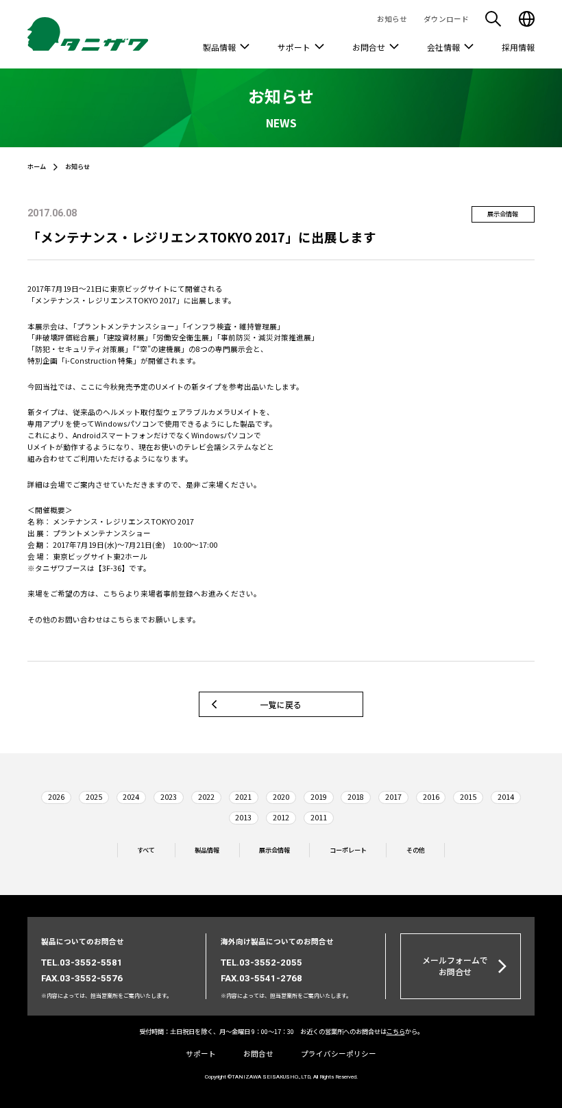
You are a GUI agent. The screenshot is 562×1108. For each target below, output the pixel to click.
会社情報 (443, 47)
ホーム (36, 166)
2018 (355, 797)
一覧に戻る (281, 704)
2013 (243, 817)
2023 (168, 797)
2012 (281, 817)
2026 (56, 797)
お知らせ (392, 19)
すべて (146, 850)
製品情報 (219, 47)
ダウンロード (446, 19)
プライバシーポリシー (338, 1053)
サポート (294, 47)
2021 (243, 797)
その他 (415, 850)
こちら (114, 593)
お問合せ (368, 47)
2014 (506, 797)
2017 (393, 797)
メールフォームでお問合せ (455, 965)
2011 (318, 817)
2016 (431, 797)
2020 (281, 797)
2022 (206, 797)
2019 (318, 797)
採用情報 (518, 47)
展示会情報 (274, 850)
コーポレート (348, 850)
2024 (131, 797)
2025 (94, 797)
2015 (468, 797)
